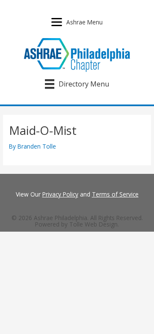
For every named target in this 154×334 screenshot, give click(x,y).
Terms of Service (115, 194)
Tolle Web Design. (94, 224)
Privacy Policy (60, 194)
